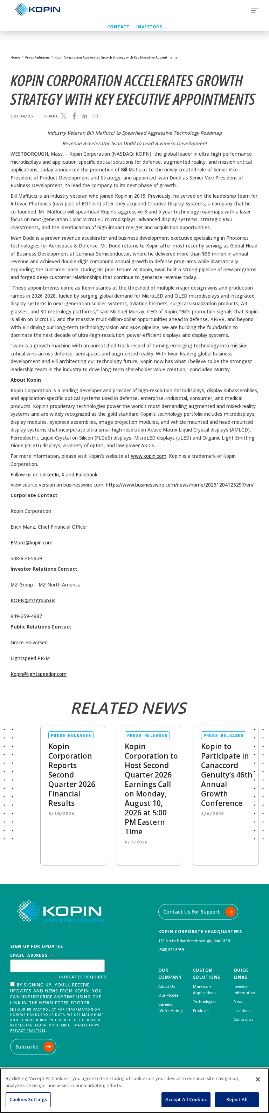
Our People (168, 995)
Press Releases (37, 57)
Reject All (237, 1099)
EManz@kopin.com (32, 542)
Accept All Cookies (186, 1099)
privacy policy (41, 1009)
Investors (149, 27)
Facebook (86, 474)
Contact (118, 27)
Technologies (204, 1001)
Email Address (32, 955)
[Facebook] (74, 116)
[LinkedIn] (85, 116)
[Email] (95, 116)
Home (15, 57)
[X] (63, 116)
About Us (166, 986)
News (238, 1001)
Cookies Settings (28, 1099)
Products (201, 1010)
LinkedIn (49, 474)
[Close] (257, 1079)
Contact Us (244, 1019)
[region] (134, 1090)
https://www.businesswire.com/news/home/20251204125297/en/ (180, 485)
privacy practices (28, 1030)
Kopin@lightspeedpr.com (39, 674)
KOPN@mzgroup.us (33, 600)
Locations (242, 1010)
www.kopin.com (148, 456)
